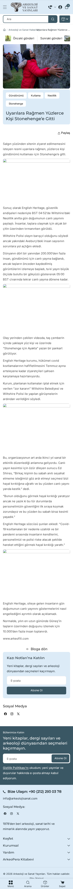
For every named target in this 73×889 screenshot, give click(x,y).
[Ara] (52, 19)
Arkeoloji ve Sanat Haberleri (24, 29)
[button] (6, 7)
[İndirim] (64, 19)
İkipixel (39, 878)
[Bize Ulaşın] (52, 7)
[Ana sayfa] (4, 29)
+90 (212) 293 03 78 (45, 791)
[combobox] (30, 19)
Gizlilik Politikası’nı (16, 768)
